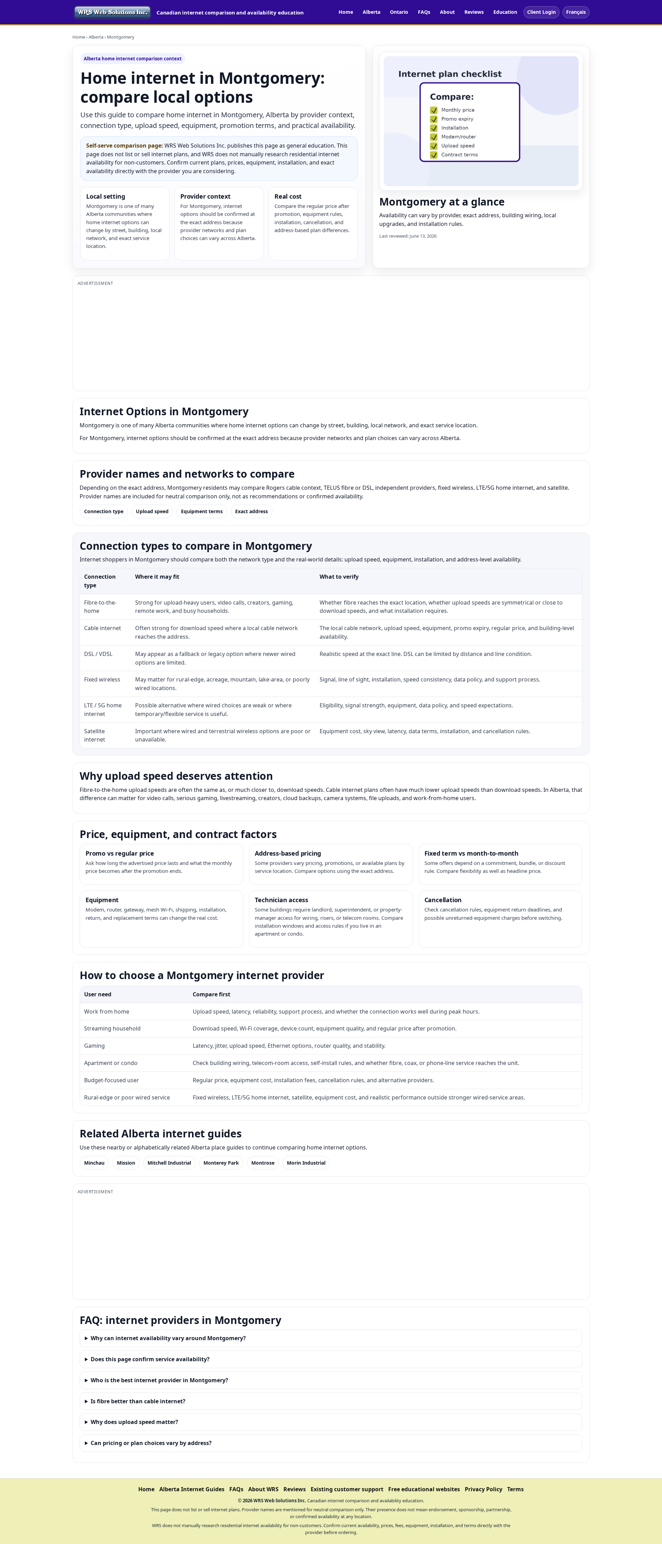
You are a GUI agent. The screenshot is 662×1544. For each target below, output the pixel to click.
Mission (126, 1162)
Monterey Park (221, 1162)
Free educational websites (424, 1489)
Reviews (474, 12)
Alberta (371, 12)
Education (505, 12)
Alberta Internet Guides (191, 1489)
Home (346, 12)
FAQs (424, 12)
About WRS (263, 1489)
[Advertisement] (284, 337)
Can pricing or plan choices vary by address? (151, 1443)
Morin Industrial (306, 1162)
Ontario (399, 12)
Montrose (262, 1162)
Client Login (541, 12)
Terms (515, 1489)
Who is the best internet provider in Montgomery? (159, 1380)
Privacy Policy (483, 1489)
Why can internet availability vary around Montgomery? (168, 1338)
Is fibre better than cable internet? (138, 1401)
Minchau (94, 1162)
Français (576, 12)
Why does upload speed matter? (134, 1422)
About (447, 12)
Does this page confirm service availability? (150, 1359)
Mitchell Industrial (169, 1162)
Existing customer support (347, 1489)
